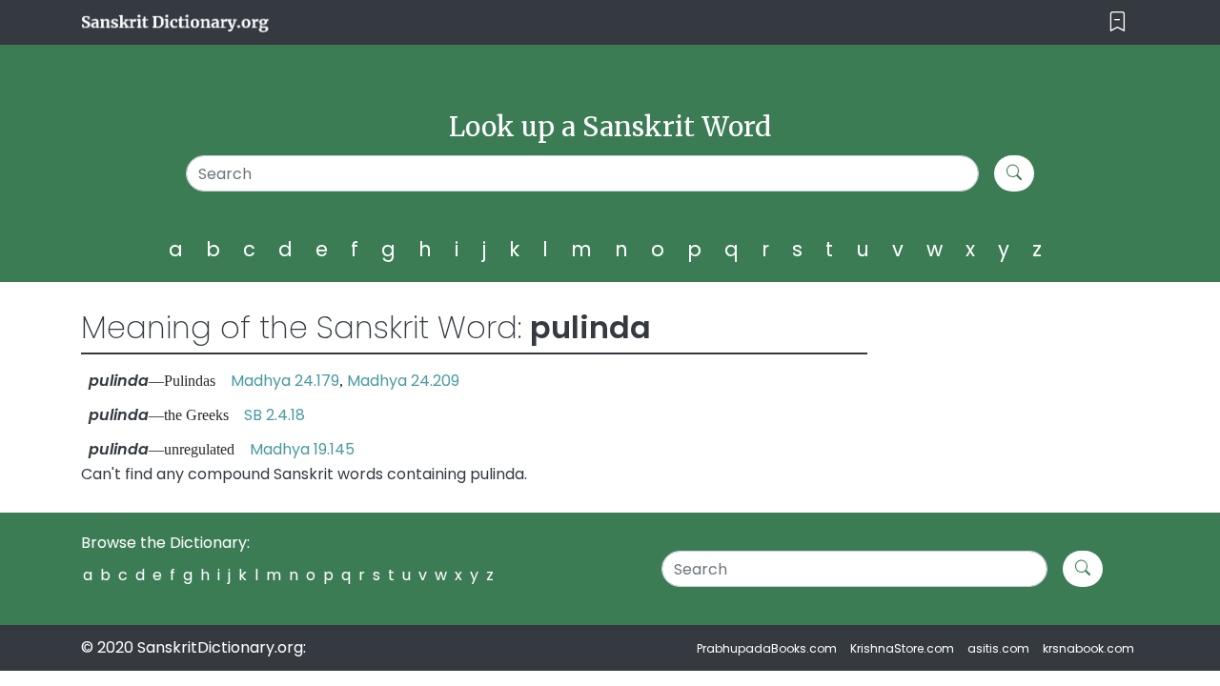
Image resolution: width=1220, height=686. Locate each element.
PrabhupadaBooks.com (767, 648)
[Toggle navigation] (1117, 22)
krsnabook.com (1088, 648)
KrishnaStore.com (902, 648)
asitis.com (998, 648)
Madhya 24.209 (403, 381)
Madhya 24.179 (285, 381)
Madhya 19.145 (302, 449)
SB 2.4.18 (274, 415)
